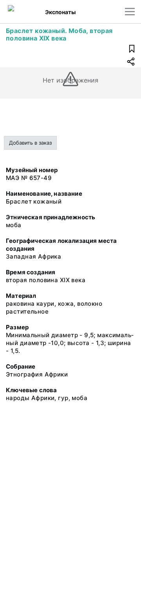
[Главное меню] (130, 11)
